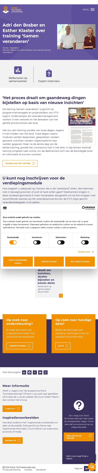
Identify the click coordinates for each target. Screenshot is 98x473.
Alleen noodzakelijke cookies (18, 261)
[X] (35, 372)
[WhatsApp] (46, 372)
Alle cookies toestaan (80, 261)
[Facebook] (29, 372)
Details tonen (84, 252)
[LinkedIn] (24, 372)
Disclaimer (41, 470)
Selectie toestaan (49, 261)
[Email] (40, 372)
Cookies (28, 470)
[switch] (37, 242)
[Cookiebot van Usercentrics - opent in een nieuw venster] (84, 208)
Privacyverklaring (11, 470)
